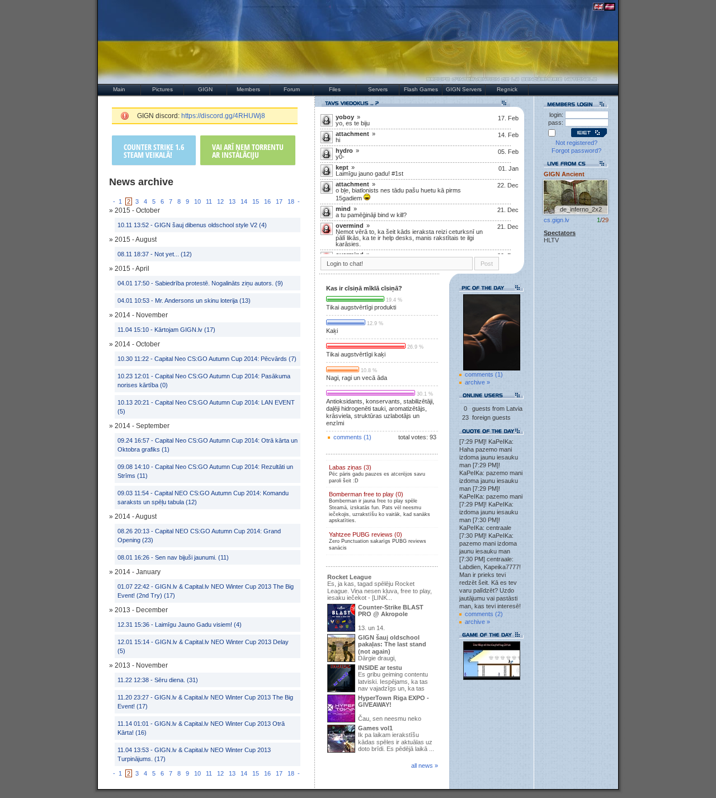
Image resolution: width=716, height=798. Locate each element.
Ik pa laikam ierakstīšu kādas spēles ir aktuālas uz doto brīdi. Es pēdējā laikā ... (396, 739)
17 (279, 201)
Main (119, 89)
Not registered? (576, 142)
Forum (292, 89)
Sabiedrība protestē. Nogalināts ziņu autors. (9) (219, 283)
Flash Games (421, 89)
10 (197, 201)
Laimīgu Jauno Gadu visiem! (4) (198, 624)
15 (255, 201)
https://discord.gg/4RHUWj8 (223, 116)
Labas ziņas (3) (377, 474)
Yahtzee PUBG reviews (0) (377, 541)
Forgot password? (576, 150)
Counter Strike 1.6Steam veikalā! (154, 151)
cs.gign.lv (556, 220)
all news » (424, 765)
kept (342, 168)
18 (291, 201)
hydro (344, 151)
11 (209, 201)
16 (267, 201)
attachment (352, 134)
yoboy (345, 117)
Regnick (507, 89)
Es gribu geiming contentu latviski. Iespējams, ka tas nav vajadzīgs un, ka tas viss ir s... (377, 678)
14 (244, 201)
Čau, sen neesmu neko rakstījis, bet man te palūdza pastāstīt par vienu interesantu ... (378, 709)
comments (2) (484, 614)
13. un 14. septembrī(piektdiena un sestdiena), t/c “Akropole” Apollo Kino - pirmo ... (380, 618)
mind (343, 209)
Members (248, 89)
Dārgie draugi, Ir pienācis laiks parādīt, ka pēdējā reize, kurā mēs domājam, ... (376, 648)
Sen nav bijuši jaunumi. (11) (192, 557)
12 (220, 201)
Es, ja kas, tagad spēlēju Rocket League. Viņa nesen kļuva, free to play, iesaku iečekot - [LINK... (379, 588)
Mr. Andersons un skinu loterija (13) (203, 300)
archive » (477, 382)
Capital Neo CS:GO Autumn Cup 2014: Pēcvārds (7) (225, 358)
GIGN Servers (464, 89)
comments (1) (352, 437)
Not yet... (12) (173, 254)
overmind (350, 226)
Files (335, 89)
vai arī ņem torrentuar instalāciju (248, 151)
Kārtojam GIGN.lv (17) (184, 329)
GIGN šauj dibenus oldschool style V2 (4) (210, 225)
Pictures (162, 89)
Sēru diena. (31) (176, 680)
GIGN (205, 89)
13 (232, 201)
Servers (378, 89)
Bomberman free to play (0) (379, 507)
